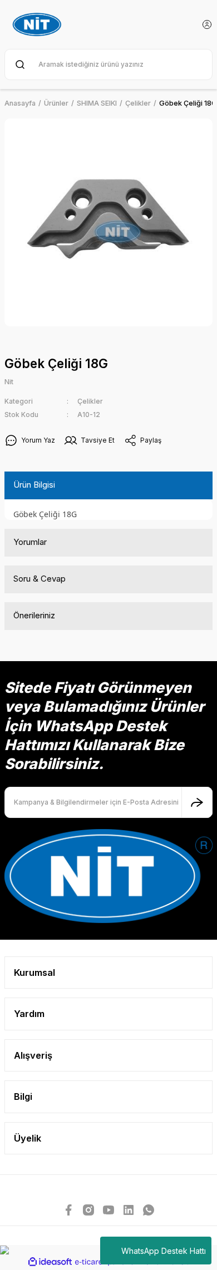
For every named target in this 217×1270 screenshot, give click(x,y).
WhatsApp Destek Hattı (163, 1251)
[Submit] (197, 802)
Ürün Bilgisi (34, 484)
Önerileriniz (34, 615)
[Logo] (38, 24)
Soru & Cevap (39, 578)
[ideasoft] (50, 1262)
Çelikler (90, 401)
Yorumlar (30, 542)
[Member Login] (207, 24)
